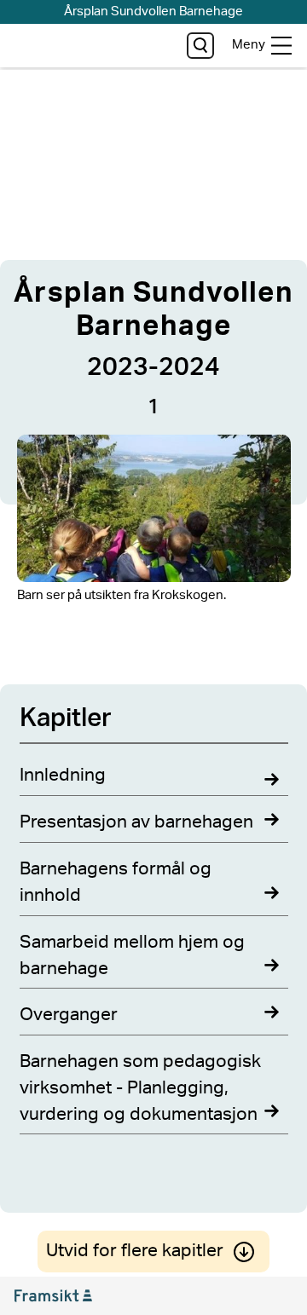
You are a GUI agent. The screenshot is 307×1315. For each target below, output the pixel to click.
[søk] (200, 46)
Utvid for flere (134, 1251)
